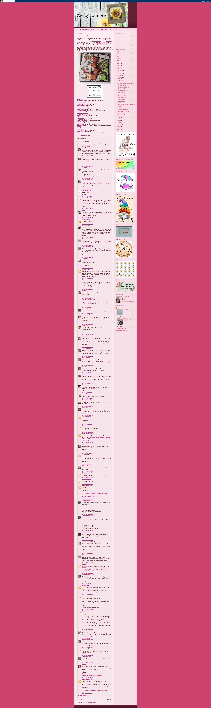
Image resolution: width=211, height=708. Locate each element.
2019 (118, 63)
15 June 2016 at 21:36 (87, 477)
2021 (118, 60)
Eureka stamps (80, 130)
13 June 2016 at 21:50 (87, 324)
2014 (118, 128)
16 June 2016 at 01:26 (87, 499)
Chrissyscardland (121, 318)
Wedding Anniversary (123, 90)
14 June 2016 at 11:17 (87, 398)
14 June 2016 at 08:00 (87, 383)
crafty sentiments (81, 103)
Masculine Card (121, 99)
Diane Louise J (86, 179)
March (119, 120)
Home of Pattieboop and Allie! (89, 496)
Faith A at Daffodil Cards (88, 574)
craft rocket (80, 116)
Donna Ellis (85, 336)
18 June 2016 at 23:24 (87, 609)
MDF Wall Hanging (122, 85)
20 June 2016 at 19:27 (87, 655)
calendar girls (80, 123)
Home (76, 30)
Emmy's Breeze (121, 113)
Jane (83, 366)
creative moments (81, 111)
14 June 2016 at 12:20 (87, 406)
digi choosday (80, 102)
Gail (83, 611)
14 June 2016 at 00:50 (87, 347)
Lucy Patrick (85, 147)
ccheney (84, 648)
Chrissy (84, 258)
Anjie (83, 384)
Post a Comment (82, 695)
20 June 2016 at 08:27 (87, 647)
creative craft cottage (82, 100)
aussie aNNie (85, 393)
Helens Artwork (113, 30)
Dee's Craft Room (86, 246)
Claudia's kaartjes (86, 500)
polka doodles (80, 119)
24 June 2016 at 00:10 (87, 678)
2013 (118, 129)
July (119, 78)
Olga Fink (84, 425)
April (119, 118)
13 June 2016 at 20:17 (87, 307)
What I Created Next (87, 433)
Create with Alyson (121, 328)
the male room (80, 114)
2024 (118, 55)
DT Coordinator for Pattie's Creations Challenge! (94, 493)
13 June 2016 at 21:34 (87, 313)
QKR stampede (80, 118)
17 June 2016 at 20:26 (87, 562)
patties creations (81, 120)
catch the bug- (80, 121)
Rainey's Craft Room (87, 299)
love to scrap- (80, 131)
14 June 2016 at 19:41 (87, 424)
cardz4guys (80, 106)
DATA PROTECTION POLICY (87, 30)
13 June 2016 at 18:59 (87, 289)
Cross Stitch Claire (87, 400)
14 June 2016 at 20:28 (87, 453)
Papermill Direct (100, 43)
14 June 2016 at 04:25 (87, 365)
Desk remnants (121, 101)
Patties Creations (96, 41)
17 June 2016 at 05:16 (87, 540)
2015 (118, 126)
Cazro (83, 238)
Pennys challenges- (82, 110)
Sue (83, 290)
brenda (84, 157)
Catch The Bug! (86, 567)
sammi (84, 564)
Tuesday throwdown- (82, 105)
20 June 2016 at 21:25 (87, 662)
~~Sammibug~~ (104, 569)
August (120, 77)
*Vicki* (83, 210)
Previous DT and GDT (102, 30)
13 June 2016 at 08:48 (87, 166)
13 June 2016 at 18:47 (87, 268)
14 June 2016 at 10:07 (87, 392)
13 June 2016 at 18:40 (87, 245)
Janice (83, 407)
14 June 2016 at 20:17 (87, 432)
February (120, 122)
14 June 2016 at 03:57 (87, 356)
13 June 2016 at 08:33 (87, 146)
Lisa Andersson (86, 416)
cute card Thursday (82, 115)
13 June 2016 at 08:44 (87, 155)
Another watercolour (123, 109)
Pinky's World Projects (122, 330)
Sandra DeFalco (86, 485)
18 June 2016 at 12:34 (87, 584)
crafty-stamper (126, 296)
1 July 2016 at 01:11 (87, 693)
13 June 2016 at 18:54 (87, 278)
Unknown (84, 269)
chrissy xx (84, 314)
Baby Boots (126, 309)
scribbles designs (81, 125)
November (120, 71)
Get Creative (105, 38)
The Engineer (121, 102)
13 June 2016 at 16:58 (87, 208)
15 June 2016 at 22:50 (87, 484)
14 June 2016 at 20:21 (87, 442)
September (121, 75)
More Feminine (121, 92)
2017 (118, 67)
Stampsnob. (85, 656)
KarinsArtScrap (86, 190)
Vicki (105, 48)
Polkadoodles (91, 388)
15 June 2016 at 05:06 (87, 471)
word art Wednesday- (82, 113)
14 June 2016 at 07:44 (87, 373)
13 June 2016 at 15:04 (87, 189)
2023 (118, 56)
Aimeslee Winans (86, 479)
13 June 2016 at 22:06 (87, 334)
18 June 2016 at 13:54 (87, 594)
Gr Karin (84, 194)
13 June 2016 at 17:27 (87, 218)
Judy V (84, 465)
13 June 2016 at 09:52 (87, 178)
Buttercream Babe (122, 114)
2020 (118, 61)
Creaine (84, 167)
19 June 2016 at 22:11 (87, 629)
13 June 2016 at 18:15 (87, 237)
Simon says (80, 108)
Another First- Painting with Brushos (126, 104)
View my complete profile (128, 301)
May (119, 117)
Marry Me (120, 106)
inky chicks (80, 104)
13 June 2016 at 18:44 (87, 257)
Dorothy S (84, 225)
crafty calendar (80, 124)
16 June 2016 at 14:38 (87, 514)
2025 (118, 53)
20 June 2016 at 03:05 (87, 638)
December (120, 70)
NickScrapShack (86, 639)
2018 (118, 65)
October (120, 73)
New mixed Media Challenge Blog (126, 83)
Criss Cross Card (122, 95)
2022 (118, 58)
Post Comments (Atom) (90, 702)
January (120, 124)
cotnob (84, 444)
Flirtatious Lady (121, 88)
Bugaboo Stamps (92, 570)
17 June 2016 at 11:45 (87, 553)
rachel (83, 308)
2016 (118, 68)
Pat (83, 554)
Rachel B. (84, 219)
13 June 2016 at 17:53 (87, 224)
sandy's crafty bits (86, 374)
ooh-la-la (79, 127)
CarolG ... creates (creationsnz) (124, 308)
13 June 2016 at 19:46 (87, 298)
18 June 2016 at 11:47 (87, 573)
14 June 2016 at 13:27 (87, 415)
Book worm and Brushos (124, 111)
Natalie (84, 532)
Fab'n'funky (80, 109)
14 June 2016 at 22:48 (87, 464)
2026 (118, 51)
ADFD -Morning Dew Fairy (124, 87)
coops (83, 325)
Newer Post (80, 699)
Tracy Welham (85, 473)
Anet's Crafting (86, 348)
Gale (83, 630)
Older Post (109, 699)
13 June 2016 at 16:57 (87, 196)
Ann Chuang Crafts (87, 541)
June (119, 80)
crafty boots (80, 129)
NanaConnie (85, 198)
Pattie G (84, 664)
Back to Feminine (122, 97)
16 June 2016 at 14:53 (87, 530)
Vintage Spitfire (121, 107)
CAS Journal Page (122, 81)
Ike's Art (120, 94)
